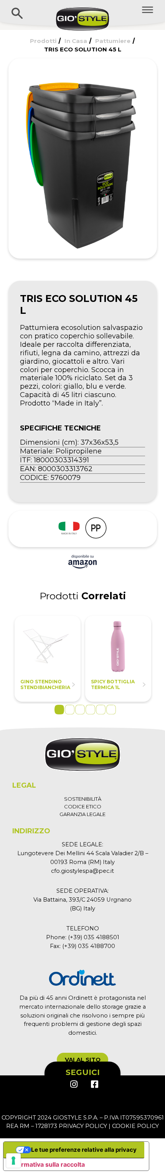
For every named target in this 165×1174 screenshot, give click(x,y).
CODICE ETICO (82, 806)
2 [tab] (69, 709)
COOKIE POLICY (135, 1126)
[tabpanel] (47, 658)
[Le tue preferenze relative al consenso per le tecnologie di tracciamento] (13, 1160)
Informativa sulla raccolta (47, 1164)
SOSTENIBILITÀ (82, 799)
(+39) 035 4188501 (93, 937)
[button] (82, 1060)
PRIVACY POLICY (83, 1126)
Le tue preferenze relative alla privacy (84, 1149)
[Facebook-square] (94, 1084)
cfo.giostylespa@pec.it (82, 870)
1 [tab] (59, 709)
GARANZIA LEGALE (82, 814)
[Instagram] (73, 1084)
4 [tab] (90, 709)
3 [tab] (80, 709)
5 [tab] (101, 709)
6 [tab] (111, 709)
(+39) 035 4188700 (88, 946)
